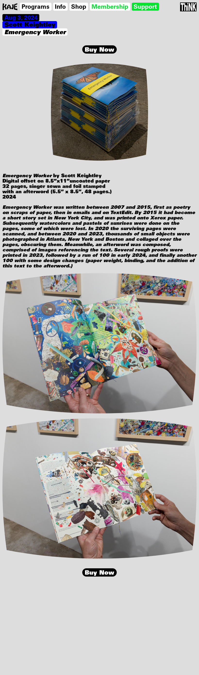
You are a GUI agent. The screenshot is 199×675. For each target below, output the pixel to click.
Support (145, 6)
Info (60, 6)
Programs (36, 6)
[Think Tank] (188, 6)
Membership (109, 6)
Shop (78, 6)
